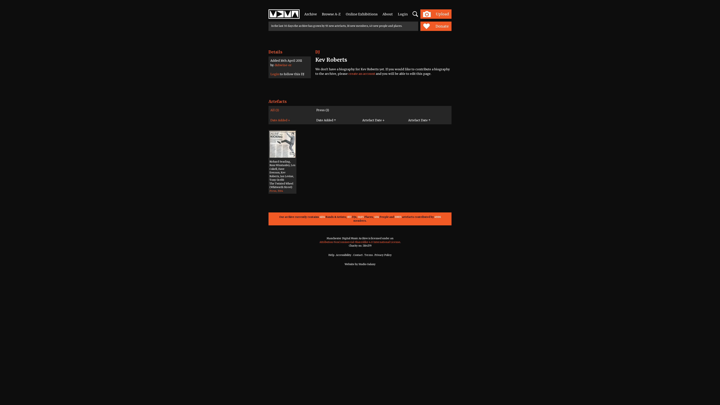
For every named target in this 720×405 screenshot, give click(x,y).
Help (331, 255)
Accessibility (343, 255)
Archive (310, 14)
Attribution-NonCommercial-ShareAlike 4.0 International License (360, 242)
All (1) (274, 110)
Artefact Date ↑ (419, 120)
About (387, 14)
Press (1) (322, 110)
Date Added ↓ (280, 120)
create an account (361, 74)
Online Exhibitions (362, 14)
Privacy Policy (383, 255)
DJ (317, 52)
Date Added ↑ (326, 120)
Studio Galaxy (367, 264)
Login (403, 14)
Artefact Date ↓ (373, 120)
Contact (358, 255)
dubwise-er (283, 65)
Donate (442, 26)
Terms (368, 255)
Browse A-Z (331, 14)
